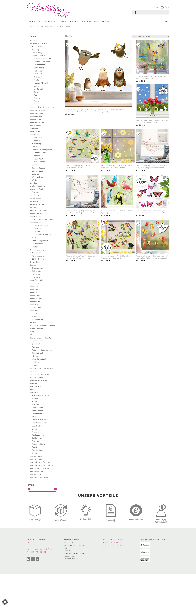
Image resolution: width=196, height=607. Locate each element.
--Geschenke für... (38, 56)
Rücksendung (70, 556)
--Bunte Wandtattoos (39, 395)
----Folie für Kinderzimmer (42, 219)
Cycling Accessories (38, 186)
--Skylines (34, 441)
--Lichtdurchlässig (38, 359)
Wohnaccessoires (90, 21)
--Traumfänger (36, 456)
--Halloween (35, 125)
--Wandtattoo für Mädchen (42, 465)
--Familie (34, 398)
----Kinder (35, 80)
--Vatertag (34, 174)
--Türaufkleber (36, 459)
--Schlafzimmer (37, 438)
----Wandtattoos (37, 137)
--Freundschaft (37, 46)
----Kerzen (35, 134)
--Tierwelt (34, 453)
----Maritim (35, 229)
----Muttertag (36, 89)
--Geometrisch (36, 353)
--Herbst (34, 128)
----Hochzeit (36, 74)
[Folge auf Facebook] (33, 559)
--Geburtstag (36, 53)
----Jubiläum (36, 77)
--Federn (34, 401)
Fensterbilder (50, 21)
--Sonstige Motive (38, 444)
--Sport (33, 447)
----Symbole (35, 307)
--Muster (34, 365)
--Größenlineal (36, 408)
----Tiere (34, 310)
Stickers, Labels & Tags (40, 374)
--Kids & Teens (36, 411)
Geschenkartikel (37, 250)
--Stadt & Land (37, 450)
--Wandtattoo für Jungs (40, 462)
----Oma (34, 92)
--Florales (34, 192)
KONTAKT (30, 543)
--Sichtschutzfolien (39, 210)
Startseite (31, 26)
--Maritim (34, 362)
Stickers (33, 371)
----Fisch (34, 289)
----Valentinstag (37, 116)
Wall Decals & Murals (39, 380)
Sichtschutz (74, 21)
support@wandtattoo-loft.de (39, 549)
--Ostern (34, 147)
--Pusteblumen (37, 435)
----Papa (34, 104)
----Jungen (35, 295)
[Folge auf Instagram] (28, 559)
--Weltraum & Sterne (39, 468)
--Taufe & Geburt (37, 280)
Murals (33, 323)
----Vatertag (35, 119)
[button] (5, 602)
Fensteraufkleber (37, 189)
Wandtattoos (34, 21)
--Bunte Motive (37, 341)
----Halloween (36, 71)
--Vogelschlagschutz (39, 241)
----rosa (34, 304)
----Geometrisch (37, 222)
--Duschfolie (35, 344)
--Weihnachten (36, 177)
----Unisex (35, 313)
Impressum (69, 543)
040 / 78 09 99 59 (38, 552)
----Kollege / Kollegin (39, 83)
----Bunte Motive (37, 213)
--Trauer (34, 317)
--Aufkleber (35, 253)
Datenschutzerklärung (74, 545)
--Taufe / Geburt (37, 168)
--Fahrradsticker (37, 256)
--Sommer (34, 165)
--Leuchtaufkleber (38, 423)
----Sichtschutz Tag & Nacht (42, 235)
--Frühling (34, 49)
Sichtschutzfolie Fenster (41, 338)
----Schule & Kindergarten (42, 107)
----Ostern (35, 98)
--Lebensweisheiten (39, 420)
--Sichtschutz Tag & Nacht (42, 368)
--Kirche (34, 356)
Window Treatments (39, 477)
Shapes (33, 335)
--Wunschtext (36, 474)
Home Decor (35, 262)
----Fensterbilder (38, 153)
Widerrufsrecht (71, 559)
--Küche (34, 417)
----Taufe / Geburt (38, 113)
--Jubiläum (35, 141)
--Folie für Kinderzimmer (41, 350)
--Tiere (33, 238)
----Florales (35, 216)
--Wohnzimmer (37, 471)
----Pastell (35, 301)
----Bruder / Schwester (40, 59)
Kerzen (62, 21)
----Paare (34, 101)
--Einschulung (36, 268)
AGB (65, 548)
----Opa (33, 95)
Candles (33, 183)
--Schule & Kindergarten (41, 150)
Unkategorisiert (37, 377)
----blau (34, 286)
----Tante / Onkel (38, 110)
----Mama (34, 86)
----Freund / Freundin (40, 62)
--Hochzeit (35, 131)
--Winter (34, 180)
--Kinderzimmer (37, 204)
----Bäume (35, 283)
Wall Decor (35, 383)
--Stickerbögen (37, 259)
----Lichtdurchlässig (39, 225)
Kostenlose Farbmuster (112, 545)
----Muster (35, 232)
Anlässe (105, 21)
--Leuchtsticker (37, 426)
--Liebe (33, 429)
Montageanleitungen (111, 543)
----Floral (34, 292)
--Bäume (34, 392)
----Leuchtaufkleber (39, 159)
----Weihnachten (37, 122)
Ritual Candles (36, 329)
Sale (167, 21)
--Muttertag (35, 144)
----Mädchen (36, 298)
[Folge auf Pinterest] (37, 559)
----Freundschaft (37, 65)
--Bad (32, 389)
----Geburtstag (37, 68)
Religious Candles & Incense (42, 326)
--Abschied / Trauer (39, 43)
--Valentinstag (36, 171)
